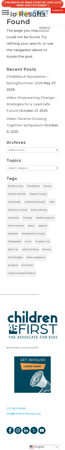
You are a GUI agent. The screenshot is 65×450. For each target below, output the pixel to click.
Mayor (31, 225)
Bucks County (15, 186)
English (39, 446)
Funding (27, 217)
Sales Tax (13, 249)
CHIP (52, 202)
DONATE (58, 10)
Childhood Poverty (35, 202)
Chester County (38, 194)
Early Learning (39, 209)
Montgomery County (33, 233)
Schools (46, 249)
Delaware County (17, 209)
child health (14, 202)
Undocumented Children (22, 273)
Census (47, 186)
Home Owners (16, 225)
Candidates (33, 186)
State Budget (15, 257)
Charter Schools (16, 194)
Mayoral (43, 225)
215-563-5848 (15, 408)
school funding (30, 249)
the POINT (27, 265)
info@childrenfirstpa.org (23, 413)
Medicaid (13, 233)
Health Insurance (45, 217)
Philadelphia (14, 241)
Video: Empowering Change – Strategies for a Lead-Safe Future (31, 104)
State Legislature (36, 257)
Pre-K (28, 241)
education (13, 217)
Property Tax (42, 241)
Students (13, 265)
